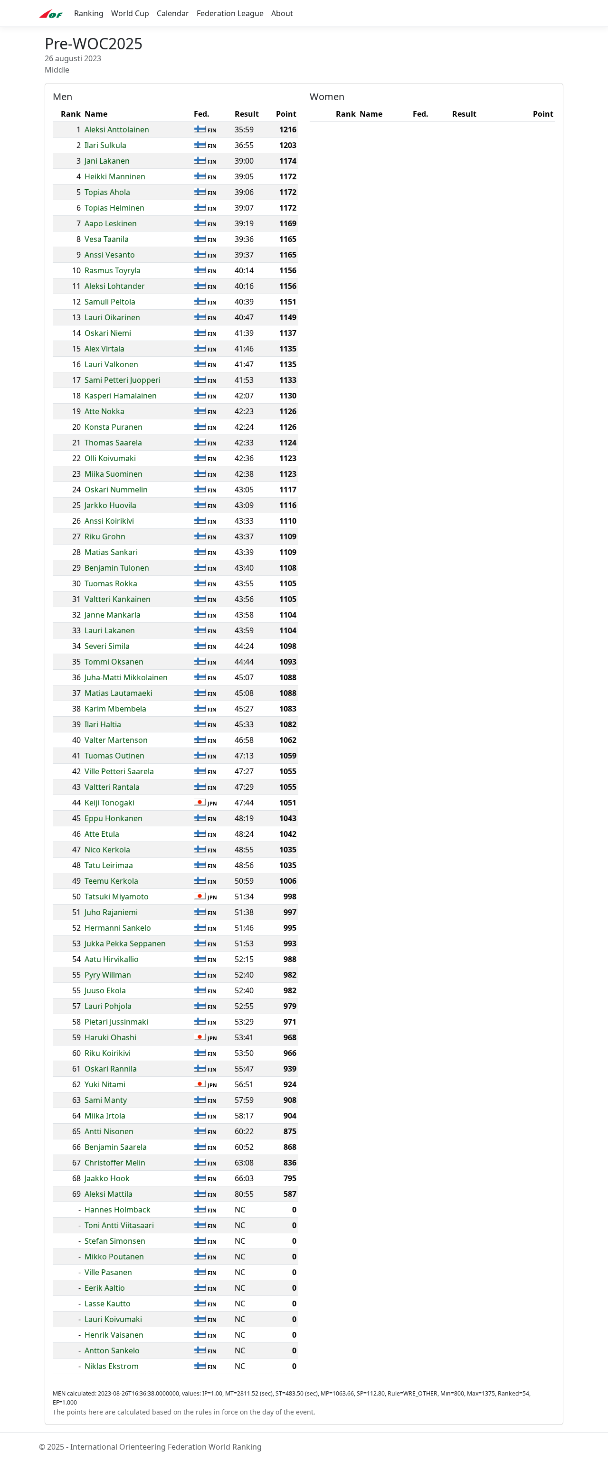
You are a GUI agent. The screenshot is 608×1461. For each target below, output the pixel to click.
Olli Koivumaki (110, 458)
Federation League (230, 13)
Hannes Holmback (118, 1209)
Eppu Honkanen (113, 818)
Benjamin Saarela (116, 1147)
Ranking (89, 13)
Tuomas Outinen (114, 755)
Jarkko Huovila (110, 505)
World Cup (130, 13)
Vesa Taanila (107, 239)
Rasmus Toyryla (113, 270)
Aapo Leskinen (111, 223)
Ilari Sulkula (105, 145)
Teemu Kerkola (111, 881)
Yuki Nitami (105, 1084)
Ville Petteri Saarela (119, 771)
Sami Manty (106, 1100)
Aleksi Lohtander (115, 286)
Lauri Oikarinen (112, 317)
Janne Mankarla (113, 615)
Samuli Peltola (110, 301)
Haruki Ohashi (110, 1037)
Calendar (173, 13)
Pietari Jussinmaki (116, 1022)
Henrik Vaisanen (114, 1335)
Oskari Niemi (108, 333)
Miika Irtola (105, 1115)
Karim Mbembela (115, 708)
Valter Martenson (116, 740)
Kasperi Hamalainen (121, 395)
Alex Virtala (104, 348)
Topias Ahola (107, 192)
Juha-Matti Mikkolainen (126, 677)
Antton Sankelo (112, 1350)
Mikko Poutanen (114, 1256)
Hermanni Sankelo (118, 928)
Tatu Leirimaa (109, 865)
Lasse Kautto (108, 1303)
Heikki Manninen (115, 176)
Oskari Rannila (111, 1068)
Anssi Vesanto (110, 255)
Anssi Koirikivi (109, 521)
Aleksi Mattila (109, 1194)
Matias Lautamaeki (118, 693)
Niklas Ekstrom (112, 1366)
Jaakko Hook (107, 1178)
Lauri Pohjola (108, 1006)
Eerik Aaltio (105, 1288)
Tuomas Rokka (111, 583)
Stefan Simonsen (115, 1241)
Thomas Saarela (113, 442)
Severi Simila (107, 646)
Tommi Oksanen (114, 662)
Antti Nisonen (109, 1131)
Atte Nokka (104, 411)
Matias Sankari (111, 552)
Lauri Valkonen (111, 364)
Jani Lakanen (107, 161)
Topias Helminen (114, 208)
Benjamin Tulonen (117, 568)
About (282, 13)
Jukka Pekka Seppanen (125, 943)
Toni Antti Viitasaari (119, 1225)
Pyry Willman (108, 975)
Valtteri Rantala (112, 787)
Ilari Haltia (103, 724)
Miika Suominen (113, 474)
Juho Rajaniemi (111, 912)
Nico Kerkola (107, 849)
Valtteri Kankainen (118, 599)
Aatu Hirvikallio (112, 959)
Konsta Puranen (113, 427)
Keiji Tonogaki (109, 802)
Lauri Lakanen (110, 630)
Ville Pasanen (108, 1272)
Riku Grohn (105, 536)
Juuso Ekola (105, 990)
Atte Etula (102, 834)
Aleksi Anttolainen (117, 129)
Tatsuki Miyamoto (117, 896)
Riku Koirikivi (108, 1053)
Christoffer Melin (115, 1162)
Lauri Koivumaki (113, 1319)
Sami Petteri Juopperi (123, 380)
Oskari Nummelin (116, 489)
